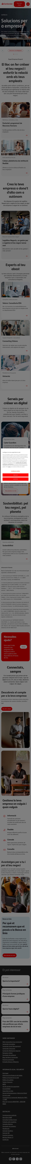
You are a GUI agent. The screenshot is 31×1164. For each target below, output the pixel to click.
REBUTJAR (15, 475)
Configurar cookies (15, 471)
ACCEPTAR (15, 479)
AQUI (9, 466)
